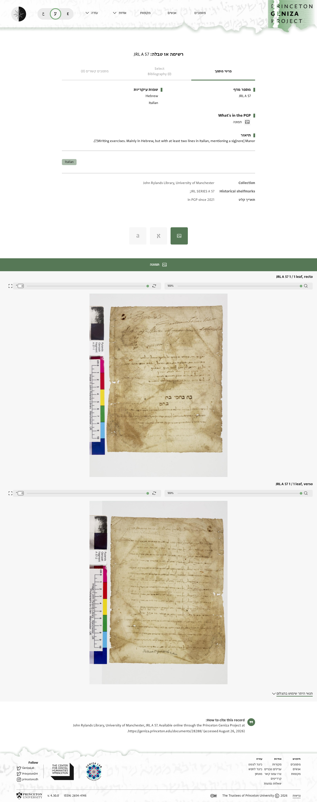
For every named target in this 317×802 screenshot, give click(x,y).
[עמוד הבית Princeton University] (29, 795)
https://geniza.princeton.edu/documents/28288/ (165, 731)
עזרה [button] (94, 13)
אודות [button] (122, 13)
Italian (69, 162)
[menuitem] (207, 15)
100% (171, 286)
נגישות (297, 796)
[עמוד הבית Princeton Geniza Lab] (90, 771)
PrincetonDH (30, 774)
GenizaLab (28, 768)
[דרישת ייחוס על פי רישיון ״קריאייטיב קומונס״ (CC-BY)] (213, 795)
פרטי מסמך (223, 71)
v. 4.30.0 (53, 796)
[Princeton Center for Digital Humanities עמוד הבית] (58, 771)
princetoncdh (30, 779)
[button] (292, 16)
